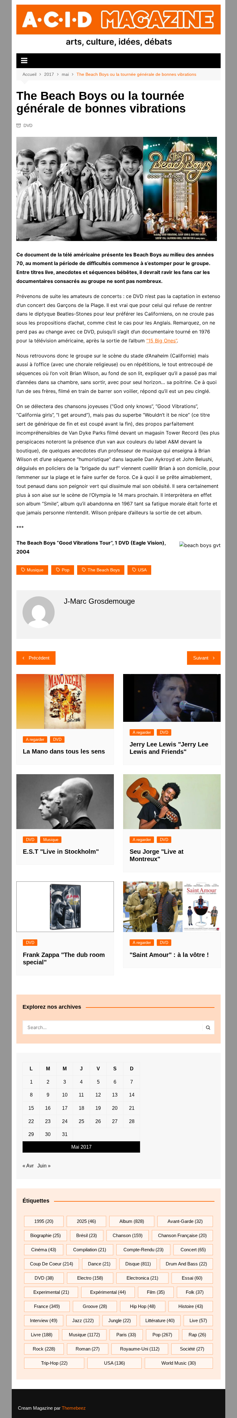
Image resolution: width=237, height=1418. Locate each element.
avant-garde (185, 1221)
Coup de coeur (51, 1263)
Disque (138, 1263)
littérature (160, 1320)
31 (65, 1134)
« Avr (28, 1165)
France (47, 1306)
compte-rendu (143, 1249)
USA (142, 569)
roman (88, 1348)
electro (90, 1278)
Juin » (44, 1165)
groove (95, 1306)
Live (198, 1320)
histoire (190, 1306)
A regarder (35, 739)
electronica (142, 1278)
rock (44, 1348)
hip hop (143, 1306)
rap (197, 1334)
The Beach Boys (104, 569)
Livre (41, 1334)
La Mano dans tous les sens (64, 751)
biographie (45, 1235)
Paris (126, 1334)
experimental (51, 1292)
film (156, 1292)
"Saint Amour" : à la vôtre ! (169, 954)
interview (43, 1320)
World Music (178, 1363)
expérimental (108, 1292)
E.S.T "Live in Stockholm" (61, 851)
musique (35, 569)
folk (195, 1292)
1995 (43, 1221)
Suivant (200, 657)
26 (98, 1121)
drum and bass (186, 1263)
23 (48, 1121)
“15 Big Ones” (161, 340)
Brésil (86, 1235)
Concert (193, 1249)
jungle (119, 1320)
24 (65, 1121)
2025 (86, 1221)
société (192, 1348)
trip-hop (54, 1363)
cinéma (43, 1249)
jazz (83, 1320)
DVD (27, 125)
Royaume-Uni (140, 1348)
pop (65, 569)
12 (98, 1094)
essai (192, 1278)
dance (99, 1263)
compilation (89, 1249)
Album (131, 1221)
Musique (50, 839)
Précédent (39, 657)
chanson (128, 1235)
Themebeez (74, 1408)
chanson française (182, 1235)
